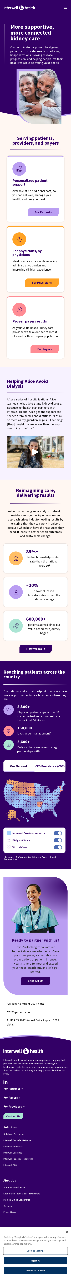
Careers (7, 1206)
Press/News (9, 1212)
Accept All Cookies (35, 1270)
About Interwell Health (14, 1187)
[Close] (67, 1232)
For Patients (43, 212)
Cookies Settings (35, 1250)
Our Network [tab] (19, 766)
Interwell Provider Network (17, 1140)
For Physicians (42, 283)
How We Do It (35, 648)
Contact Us (35, 981)
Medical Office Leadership (16, 1199)
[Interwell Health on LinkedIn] (5, 1082)
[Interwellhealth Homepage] (19, 7)
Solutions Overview (13, 1134)
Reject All (35, 1260)
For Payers (44, 349)
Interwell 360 (10, 1165)
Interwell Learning (12, 1152)
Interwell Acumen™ (13, 1146)
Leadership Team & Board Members (21, 1193)
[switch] (58, 833)
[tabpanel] (34, 819)
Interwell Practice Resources (18, 1158)
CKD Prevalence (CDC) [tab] (50, 766)
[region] (35, 1252)
